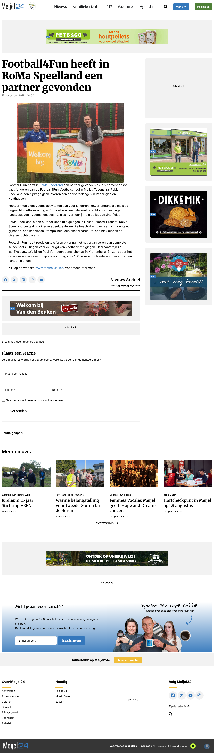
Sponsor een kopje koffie (169, 605)
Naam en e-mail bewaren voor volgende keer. (35, 400)
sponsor (122, 285)
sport (129, 285)
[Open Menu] (185, 7)
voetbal (136, 285)
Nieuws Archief (125, 279)
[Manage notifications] (207, 746)
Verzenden (18, 411)
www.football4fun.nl (49, 268)
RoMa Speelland (51, 185)
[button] (5, 279)
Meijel (114, 285)
